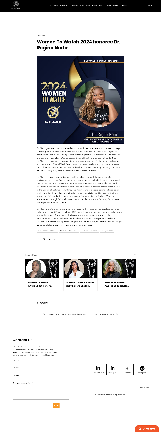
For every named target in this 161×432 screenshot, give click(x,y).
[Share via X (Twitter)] (44, 239)
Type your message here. (22, 383)
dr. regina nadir (107, 231)
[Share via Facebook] (38, 239)
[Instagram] (142, 368)
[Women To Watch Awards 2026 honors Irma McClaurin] (119, 268)
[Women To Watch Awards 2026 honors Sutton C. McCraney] (42, 268)
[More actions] (122, 35)
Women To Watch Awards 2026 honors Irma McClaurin (116, 284)
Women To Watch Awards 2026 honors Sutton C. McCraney (39, 284)
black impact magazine (68, 231)
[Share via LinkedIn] (49, 239)
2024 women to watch (89, 231)
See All (133, 255)
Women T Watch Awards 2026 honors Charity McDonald (80, 284)
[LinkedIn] (98, 368)
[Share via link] (55, 239)
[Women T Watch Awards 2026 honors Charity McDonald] (81, 268)
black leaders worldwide (47, 231)
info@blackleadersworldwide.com (41, 355)
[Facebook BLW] (127, 368)
